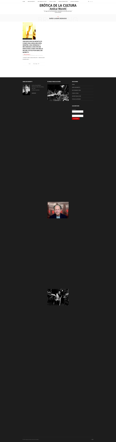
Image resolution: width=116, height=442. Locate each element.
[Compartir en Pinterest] (38, 63)
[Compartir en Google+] (36, 63)
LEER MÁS (34, 93)
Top (92, 439)
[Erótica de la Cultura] (58, 8)
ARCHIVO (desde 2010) (63, 1)
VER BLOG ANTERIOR (74, 1)
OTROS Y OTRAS (52, 1)
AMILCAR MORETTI (31, 1)
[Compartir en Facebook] (33, 63)
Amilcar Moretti (27, 54)
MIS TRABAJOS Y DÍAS (42, 1)
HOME (24, 1)
